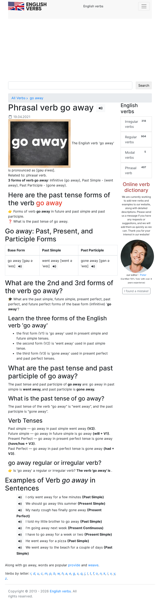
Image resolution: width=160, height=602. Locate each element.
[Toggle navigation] (144, 6)
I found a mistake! (136, 291)
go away (36, 98)
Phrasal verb (135, 170)
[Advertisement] (80, 50)
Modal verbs (135, 155)
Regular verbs (135, 139)
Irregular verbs (135, 124)
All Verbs (18, 98)
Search (143, 85)
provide (74, 565)
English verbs (60, 591)
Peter (143, 274)
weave (93, 565)
